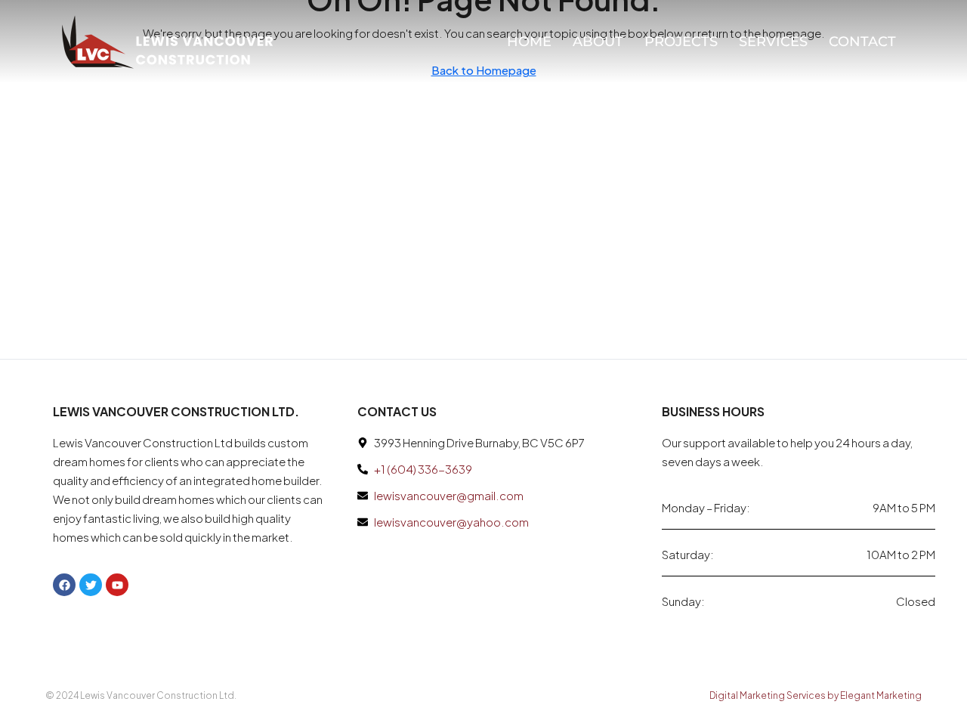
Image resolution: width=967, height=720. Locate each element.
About (598, 41)
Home (529, 41)
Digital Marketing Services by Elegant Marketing (815, 695)
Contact (862, 41)
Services (773, 41)
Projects (681, 41)
